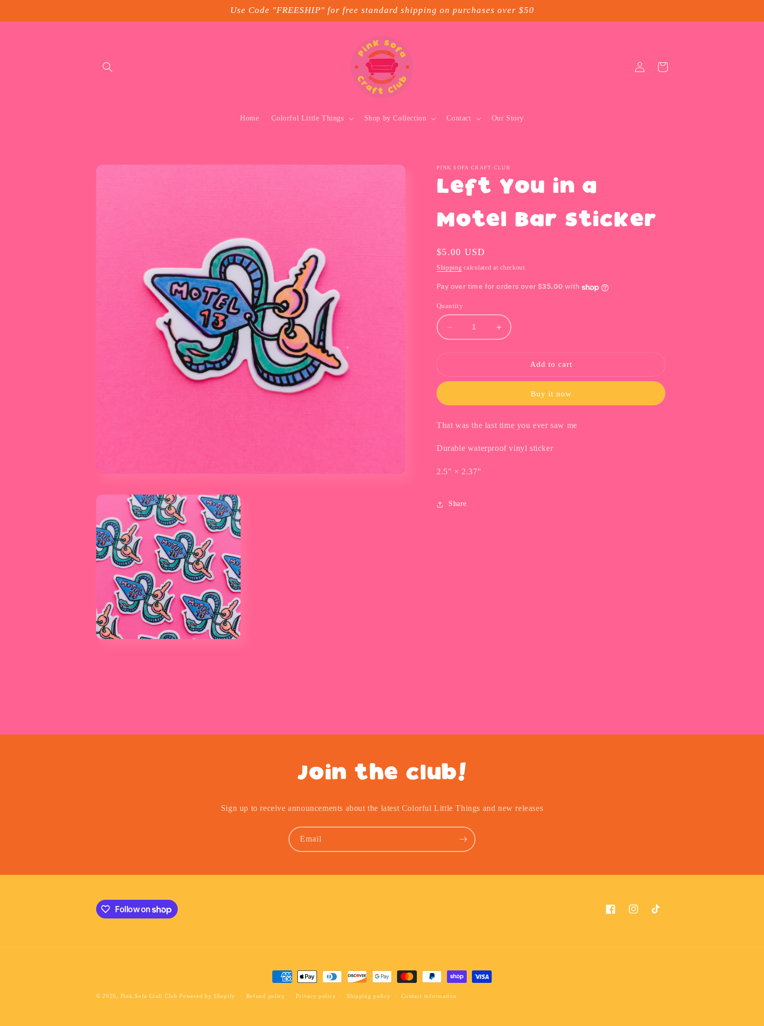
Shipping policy (369, 996)
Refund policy (265, 996)
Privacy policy (316, 996)
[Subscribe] (463, 839)
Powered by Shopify (207, 996)
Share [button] (458, 504)
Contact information (428, 996)
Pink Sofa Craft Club (149, 996)
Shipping (449, 267)
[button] (107, 67)
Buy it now (551, 394)
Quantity (450, 306)
